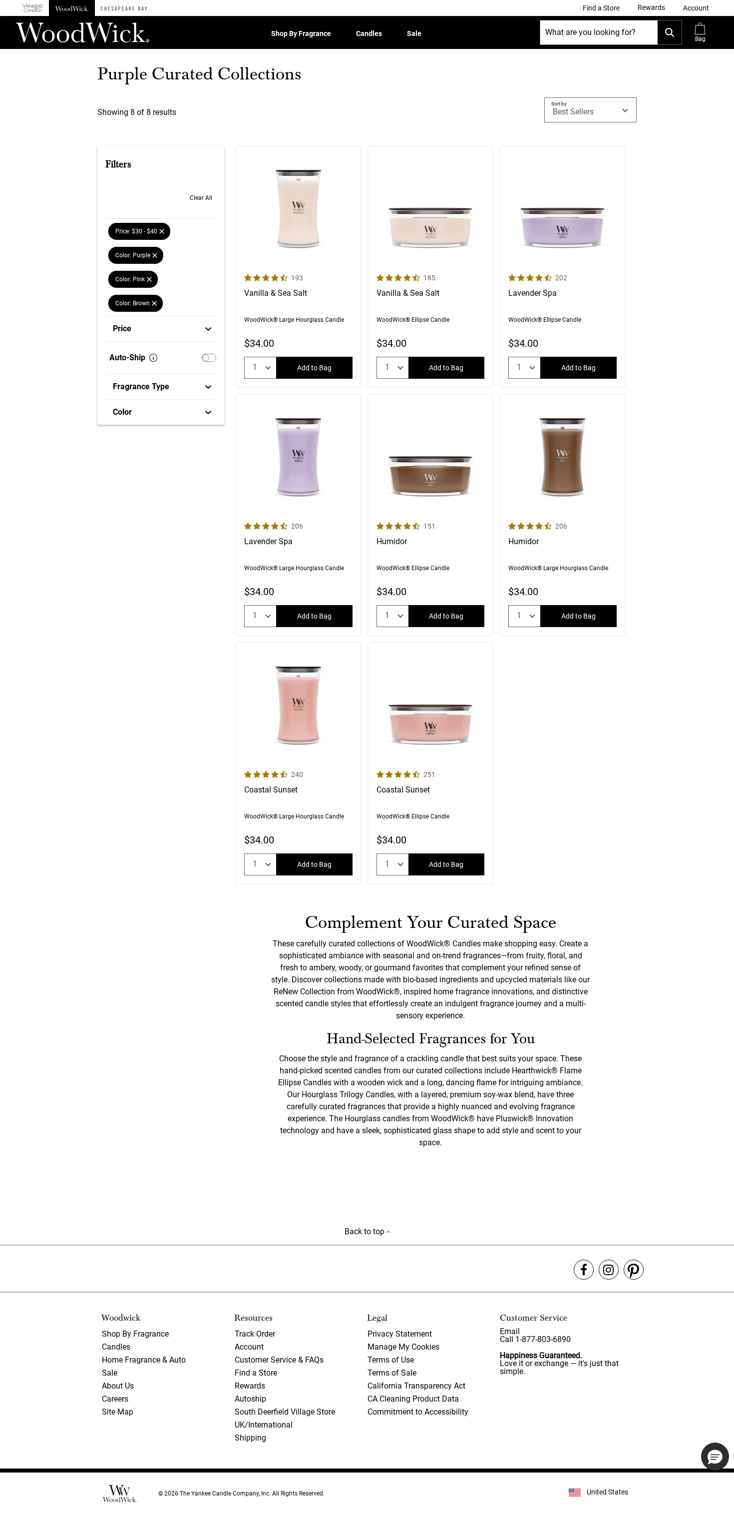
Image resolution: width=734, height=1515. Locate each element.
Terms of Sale (391, 1373)
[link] (601, 8)
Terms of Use (390, 1360)
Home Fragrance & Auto (144, 1360)
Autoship (250, 1399)
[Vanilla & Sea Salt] (298, 266)
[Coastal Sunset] (298, 763)
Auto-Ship (127, 357)
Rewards (250, 1386)
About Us (118, 1386)
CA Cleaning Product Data (413, 1399)
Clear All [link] (201, 197)
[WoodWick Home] (72, 8)
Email (510, 1331)
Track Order (255, 1334)
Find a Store (256, 1373)
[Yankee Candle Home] (32, 8)
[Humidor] (430, 515)
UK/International (264, 1425)
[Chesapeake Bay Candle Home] (124, 8)
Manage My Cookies (403, 1347)
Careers (115, 1399)
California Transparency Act (416, 1386)
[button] (696, 8)
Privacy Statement (399, 1334)
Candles (369, 33)
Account (249, 1347)
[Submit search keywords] (670, 32)
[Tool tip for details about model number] (153, 357)
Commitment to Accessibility (417, 1412)
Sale (414, 33)
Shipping (250, 1438)
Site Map (117, 1412)
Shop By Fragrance (301, 33)
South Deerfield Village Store (285, 1412)
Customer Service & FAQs (279, 1360)
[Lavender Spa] (562, 266)
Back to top (365, 1231)
